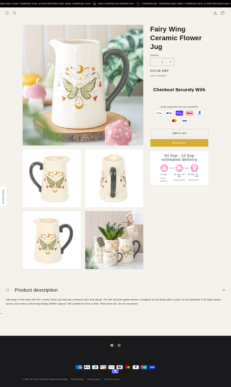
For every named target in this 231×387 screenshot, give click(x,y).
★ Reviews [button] (3, 196)
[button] (7, 13)
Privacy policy (94, 379)
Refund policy (77, 379)
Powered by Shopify (58, 379)
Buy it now (179, 142)
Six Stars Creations (39, 379)
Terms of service (112, 379)
